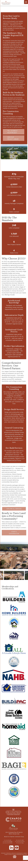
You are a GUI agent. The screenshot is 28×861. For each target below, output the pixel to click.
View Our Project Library (13, 138)
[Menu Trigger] (26, 2)
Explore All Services (14, 509)
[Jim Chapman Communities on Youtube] (17, 847)
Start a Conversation (14, 532)
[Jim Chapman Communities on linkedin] (11, 847)
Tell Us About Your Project (12, 131)
